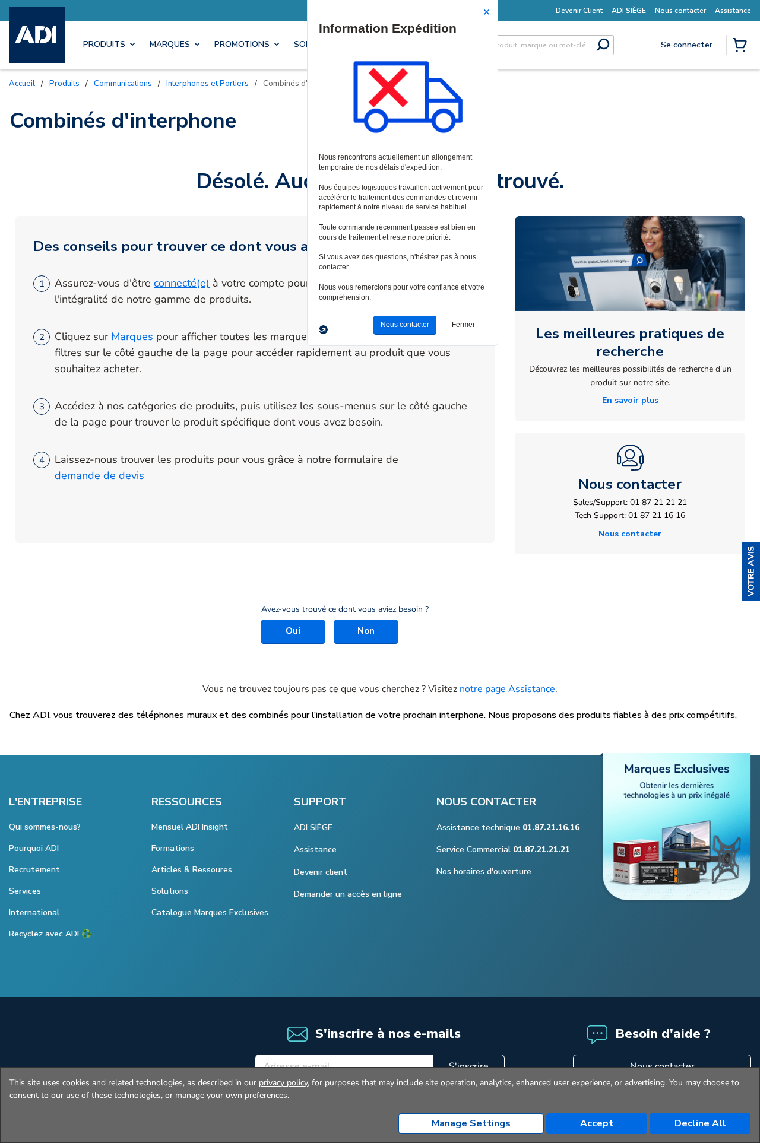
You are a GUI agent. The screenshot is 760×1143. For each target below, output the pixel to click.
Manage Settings (471, 1123)
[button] (751, 571)
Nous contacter (662, 1066)
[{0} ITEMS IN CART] (742, 46)
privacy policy (283, 1082)
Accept (596, 1123)
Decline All (700, 1123)
